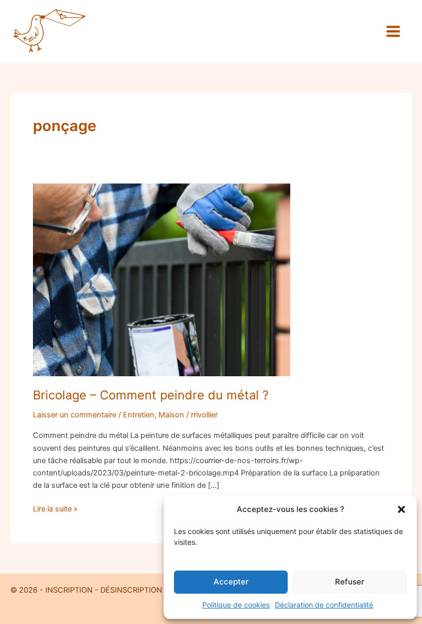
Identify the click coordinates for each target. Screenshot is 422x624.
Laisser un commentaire (74, 414)
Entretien (138, 414)
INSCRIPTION (68, 590)
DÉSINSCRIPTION (131, 590)
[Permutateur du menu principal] (393, 31)
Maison (171, 414)
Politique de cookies (236, 604)
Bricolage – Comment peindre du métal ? (151, 395)
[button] (401, 509)
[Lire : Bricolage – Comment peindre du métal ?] (161, 279)
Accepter (231, 581)
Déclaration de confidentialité (324, 604)
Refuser (349, 581)
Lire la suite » (55, 508)
